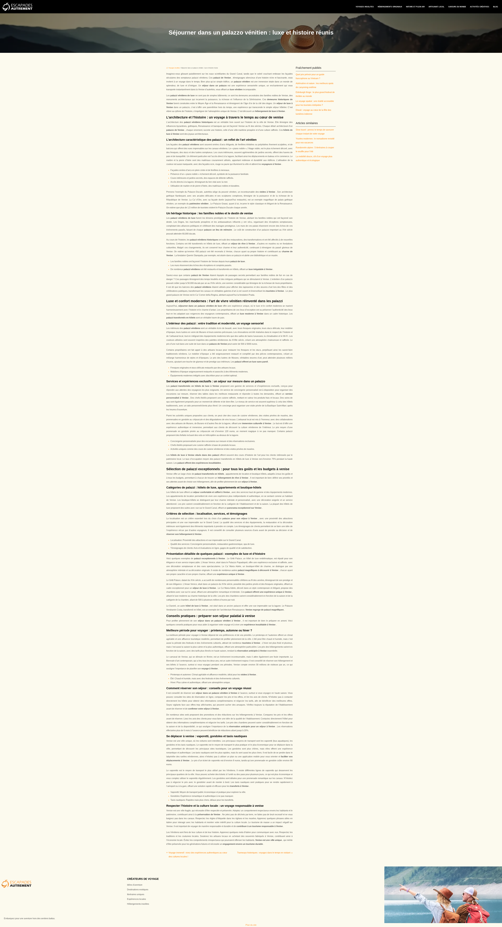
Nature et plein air (415, 7)
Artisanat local (436, 7)
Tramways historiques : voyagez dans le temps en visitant (263, 853)
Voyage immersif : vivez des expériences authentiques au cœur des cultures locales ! (198, 855)
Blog (495, 7)
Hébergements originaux (390, 7)
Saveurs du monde (457, 7)
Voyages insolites (365, 7)
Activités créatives (479, 7)
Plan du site (251, 925)
